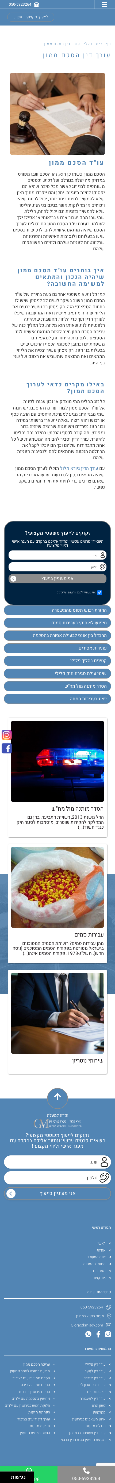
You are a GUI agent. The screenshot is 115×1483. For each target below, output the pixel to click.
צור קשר (99, 1278)
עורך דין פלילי (95, 1364)
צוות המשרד (96, 1257)
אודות (101, 1250)
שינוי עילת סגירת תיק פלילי (81, 673)
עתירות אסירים (93, 648)
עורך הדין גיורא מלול (79, 468)
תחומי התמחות (94, 1264)
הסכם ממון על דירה (35, 1385)
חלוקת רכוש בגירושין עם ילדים (27, 1405)
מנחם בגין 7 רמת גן (90, 1316)
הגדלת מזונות (96, 1426)
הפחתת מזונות (39, 1412)
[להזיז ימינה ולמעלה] (7, 1475)
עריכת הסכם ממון (36, 1364)
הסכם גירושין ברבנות (34, 1392)
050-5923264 (91, 1307)
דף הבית (103, 44)
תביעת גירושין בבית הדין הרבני (83, 1439)
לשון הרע (99, 1405)
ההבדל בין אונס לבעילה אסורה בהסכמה (70, 635)
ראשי (102, 1243)
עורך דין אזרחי (95, 1378)
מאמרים (99, 1271)
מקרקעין (99, 1412)
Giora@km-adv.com (87, 1325)
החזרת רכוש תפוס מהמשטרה (79, 610)
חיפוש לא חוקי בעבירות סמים (79, 622)
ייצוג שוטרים (96, 1392)
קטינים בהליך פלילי (88, 660)
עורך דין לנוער (95, 1371)
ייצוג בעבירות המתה (88, 698)
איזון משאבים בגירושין (89, 1419)
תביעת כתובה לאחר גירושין (30, 1371)
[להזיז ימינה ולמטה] (7, 1478)
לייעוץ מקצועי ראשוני (30, 17)
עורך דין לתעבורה (93, 1398)
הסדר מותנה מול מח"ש (85, 686)
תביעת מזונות (40, 1426)
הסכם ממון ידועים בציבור (31, 1378)
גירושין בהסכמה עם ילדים (31, 1398)
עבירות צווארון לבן (92, 1385)
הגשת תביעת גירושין (35, 1433)
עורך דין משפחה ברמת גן (87, 1433)
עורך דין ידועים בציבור (33, 1419)
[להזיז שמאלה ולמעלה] (4, 1475)
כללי (88, 44)
